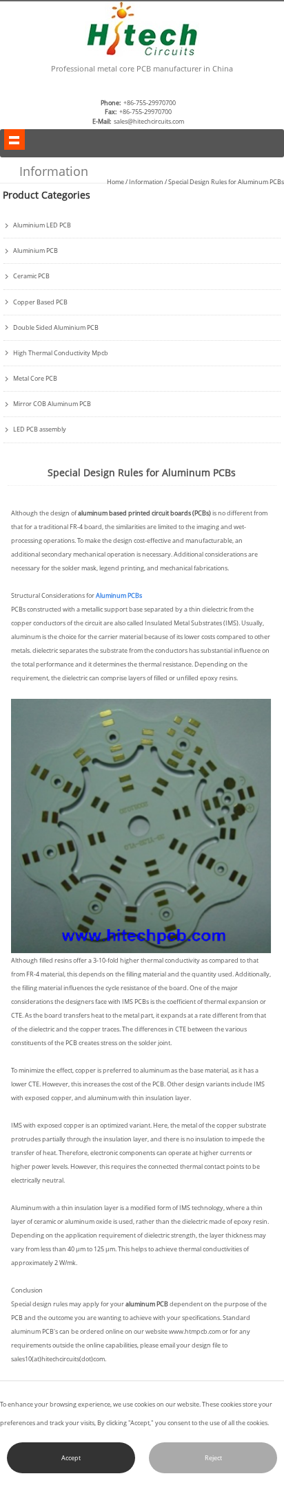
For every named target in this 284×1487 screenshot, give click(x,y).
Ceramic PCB (31, 276)
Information (146, 181)
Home (115, 181)
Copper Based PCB (40, 302)
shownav (14, 139)
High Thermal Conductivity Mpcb (60, 353)
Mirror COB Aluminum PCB (52, 404)
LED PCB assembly (39, 429)
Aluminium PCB (35, 251)
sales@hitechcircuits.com (149, 121)
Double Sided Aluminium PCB (56, 328)
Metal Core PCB (35, 378)
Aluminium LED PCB (42, 225)
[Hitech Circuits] (142, 54)
